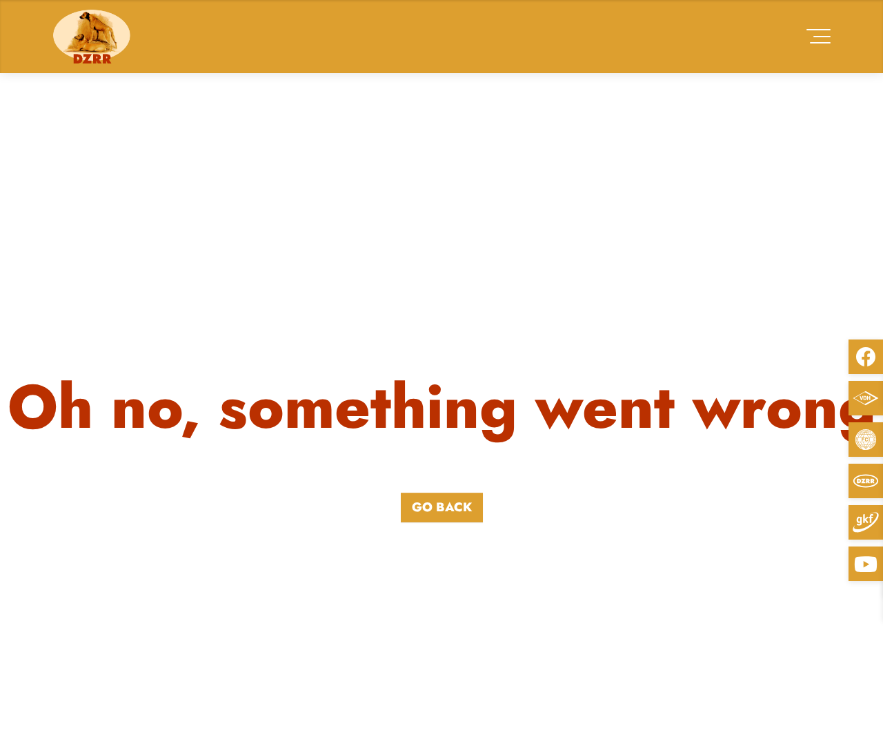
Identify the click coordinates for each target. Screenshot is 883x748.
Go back (442, 507)
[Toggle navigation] (818, 36)
